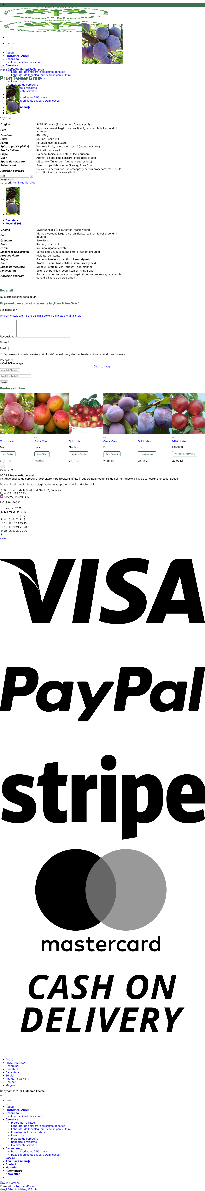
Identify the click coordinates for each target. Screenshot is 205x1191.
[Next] (3, 66)
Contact (11, 1082)
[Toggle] (20, 1120)
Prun (41, 69)
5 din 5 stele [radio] (73, 315)
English (34, 1189)
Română (15, 1183)
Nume (4, 342)
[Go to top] (1, 1095)
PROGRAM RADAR (17, 55)
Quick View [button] (7, 441)
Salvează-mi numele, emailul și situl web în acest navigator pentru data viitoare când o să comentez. (65, 354)
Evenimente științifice (24, 91)
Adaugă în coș (7, 179)
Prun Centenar (147, 454)
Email (4, 348)
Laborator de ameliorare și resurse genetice (38, 71)
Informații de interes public (27, 62)
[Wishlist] (1, 21)
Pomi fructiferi (27, 69)
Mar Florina (8, 454)
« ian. (3, 538)
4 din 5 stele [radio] (58, 315)
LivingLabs (18, 81)
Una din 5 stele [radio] (9, 315)
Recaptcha (7, 360)
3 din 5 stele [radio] (42, 315)
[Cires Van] (13, 97)
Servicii (10, 1075)
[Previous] (1, 66)
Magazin (11, 1085)
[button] (13, 1174)
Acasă (10, 52)
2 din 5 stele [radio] (26, 315)
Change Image (102, 366)
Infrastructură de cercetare (28, 1132)
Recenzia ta (8, 336)
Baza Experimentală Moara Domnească (35, 100)
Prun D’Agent (112, 454)
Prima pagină (8, 69)
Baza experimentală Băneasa (29, 97)
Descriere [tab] (12, 220)
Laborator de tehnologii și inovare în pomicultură (41, 75)
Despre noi (13, 59)
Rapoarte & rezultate (24, 87)
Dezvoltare (12, 1072)
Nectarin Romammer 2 (185, 454)
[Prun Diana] (13, 112)
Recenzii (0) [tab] (13, 223)
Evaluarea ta (8, 309)
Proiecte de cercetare (24, 84)
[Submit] (12, 47)
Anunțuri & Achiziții (17, 1078)
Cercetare (12, 65)
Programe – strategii (23, 1122)
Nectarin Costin (79, 454)
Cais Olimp (42, 454)
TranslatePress (25, 1186)
